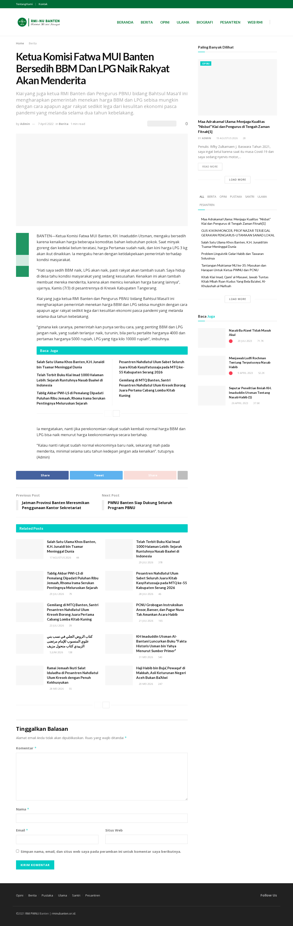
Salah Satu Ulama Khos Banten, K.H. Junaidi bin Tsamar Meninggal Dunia (71, 546)
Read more (210, 166)
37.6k (256, 403)
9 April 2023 (245, 373)
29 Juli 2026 (145, 562)
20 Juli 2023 (244, 341)
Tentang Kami (24, 4)
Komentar (26, 748)
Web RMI (255, 22)
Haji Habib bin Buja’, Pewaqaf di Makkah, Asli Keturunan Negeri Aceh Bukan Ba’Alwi (161, 673)
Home (20, 43)
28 (244, 138)
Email (22, 830)
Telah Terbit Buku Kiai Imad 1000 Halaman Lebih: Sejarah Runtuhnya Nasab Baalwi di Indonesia (70, 380)
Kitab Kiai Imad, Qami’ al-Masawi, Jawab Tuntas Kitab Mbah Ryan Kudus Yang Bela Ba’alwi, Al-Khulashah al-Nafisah (235, 281)
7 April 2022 (46, 124)
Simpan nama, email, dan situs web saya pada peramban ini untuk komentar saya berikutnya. (101, 851)
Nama (22, 809)
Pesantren (230, 22)
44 (77, 557)
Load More (237, 179)
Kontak (43, 4)
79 (70, 594)
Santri (249, 197)
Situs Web (114, 830)
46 (159, 594)
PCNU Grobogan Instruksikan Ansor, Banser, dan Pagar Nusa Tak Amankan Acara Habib (160, 609)
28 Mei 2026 (56, 688)
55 (70, 688)
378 (160, 562)
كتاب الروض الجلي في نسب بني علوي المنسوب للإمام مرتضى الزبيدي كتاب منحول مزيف (69, 641)
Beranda (125, 22)
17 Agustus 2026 (60, 557)
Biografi (205, 22)
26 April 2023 (239, 403)
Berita (147, 22)
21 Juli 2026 (145, 620)
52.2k (261, 373)
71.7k (260, 341)
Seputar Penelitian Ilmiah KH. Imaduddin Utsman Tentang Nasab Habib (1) (250, 392)
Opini (164, 22)
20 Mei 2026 (145, 684)
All (202, 197)
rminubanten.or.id (63, 913)
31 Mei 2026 (145, 657)
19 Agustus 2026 (227, 138)
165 (160, 620)
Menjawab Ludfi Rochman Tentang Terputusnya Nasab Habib (249, 362)
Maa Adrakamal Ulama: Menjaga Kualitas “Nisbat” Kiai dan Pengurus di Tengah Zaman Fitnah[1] (234, 126)
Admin (25, 124)
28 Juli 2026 (145, 594)
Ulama (183, 22)
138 (70, 652)
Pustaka (236, 197)
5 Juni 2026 (56, 652)
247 (159, 684)
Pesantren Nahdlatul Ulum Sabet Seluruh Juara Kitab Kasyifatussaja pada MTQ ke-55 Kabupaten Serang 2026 (151, 367)
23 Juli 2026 (56, 625)
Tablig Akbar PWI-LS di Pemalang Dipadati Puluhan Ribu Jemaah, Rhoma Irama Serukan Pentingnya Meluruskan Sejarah (71, 398)
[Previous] (108, 413)
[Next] (116, 413)
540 (159, 657)
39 (70, 625)
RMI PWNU (32, 913)
